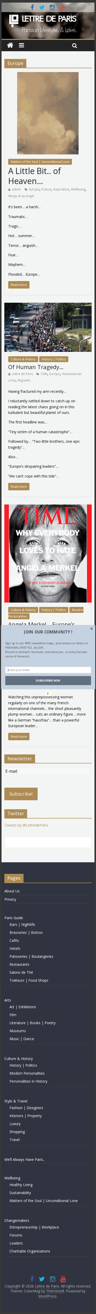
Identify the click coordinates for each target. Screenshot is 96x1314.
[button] (48, 632)
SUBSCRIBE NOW (48, 680)
